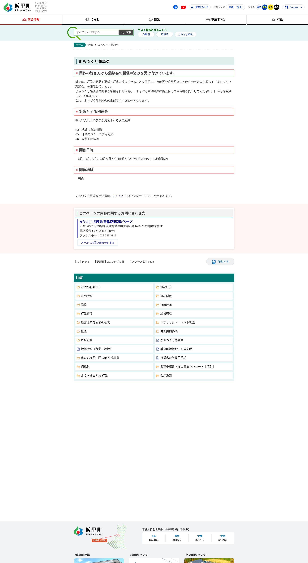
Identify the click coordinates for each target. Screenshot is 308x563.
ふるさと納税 (185, 34)
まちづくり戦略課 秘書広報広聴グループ (106, 221)
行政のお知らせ (91, 287)
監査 (84, 331)
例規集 (85, 366)
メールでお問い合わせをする (97, 242)
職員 (84, 304)
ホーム (79, 44)
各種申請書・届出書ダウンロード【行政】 (187, 366)
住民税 (146, 34)
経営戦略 (166, 313)
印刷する (223, 261)
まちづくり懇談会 (172, 340)
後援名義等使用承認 (173, 357)
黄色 (271, 7)
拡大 (239, 7)
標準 (231, 7)
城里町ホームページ (17, 7)
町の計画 (87, 295)
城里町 (100, 537)
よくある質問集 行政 (94, 375)
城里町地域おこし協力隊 (176, 348)
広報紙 (164, 34)
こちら (117, 195)
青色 (265, 7)
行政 (90, 44)
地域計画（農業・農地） (97, 348)
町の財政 (166, 295)
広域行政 (87, 340)
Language (294, 7)
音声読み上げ (201, 7)
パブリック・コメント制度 (177, 322)
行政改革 (166, 304)
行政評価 (87, 313)
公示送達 (166, 375)
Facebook (175, 7)
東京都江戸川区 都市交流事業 (100, 357)
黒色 (276, 7)
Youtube (183, 7)
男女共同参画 (169, 331)
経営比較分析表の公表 (95, 322)
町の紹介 (166, 287)
